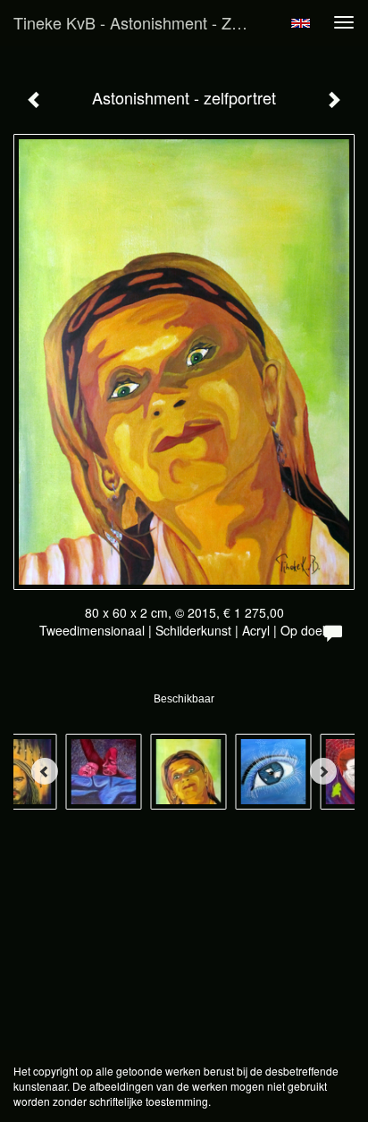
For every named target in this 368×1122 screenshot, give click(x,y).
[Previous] (44, 771)
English (300, 23)
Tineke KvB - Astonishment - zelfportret (140, 22)
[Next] (323, 771)
